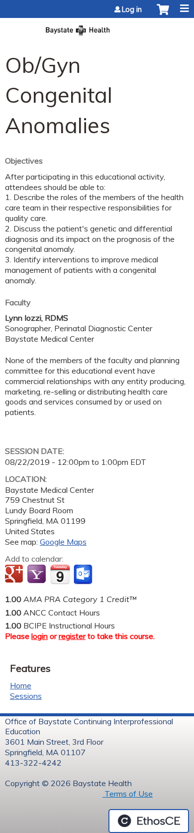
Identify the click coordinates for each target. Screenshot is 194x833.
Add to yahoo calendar (37, 575)
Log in (132, 9)
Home (20, 685)
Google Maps (63, 542)
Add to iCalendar (60, 574)
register (72, 636)
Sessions (26, 696)
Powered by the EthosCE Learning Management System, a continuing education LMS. (148, 821)
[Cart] (163, 14)
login (39, 636)
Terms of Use (127, 794)
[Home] (97, 27)
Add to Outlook (84, 575)
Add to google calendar (15, 575)
